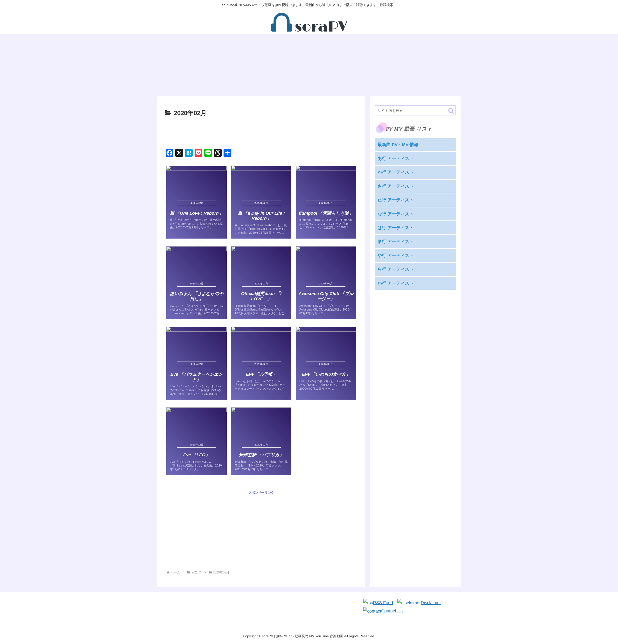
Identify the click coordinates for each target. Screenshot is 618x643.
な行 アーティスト (396, 213)
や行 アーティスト (396, 255)
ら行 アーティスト (396, 269)
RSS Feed (383, 602)
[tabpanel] (188, 63)
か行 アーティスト (396, 172)
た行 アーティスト (396, 200)
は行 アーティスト (396, 227)
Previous (161, 64)
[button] (451, 110)
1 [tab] (301, 93)
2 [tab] (309, 93)
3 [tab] (316, 93)
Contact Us (392, 610)
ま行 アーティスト (396, 241)
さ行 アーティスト (396, 186)
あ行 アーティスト (396, 158)
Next (457, 64)
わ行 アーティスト (396, 283)
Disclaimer (431, 602)
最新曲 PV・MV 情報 (398, 144)
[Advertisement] (261, 132)
